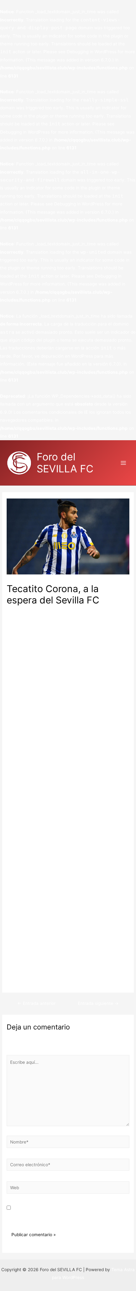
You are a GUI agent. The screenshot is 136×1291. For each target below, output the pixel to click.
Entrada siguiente (98, 1003)
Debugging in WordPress (91, 51)
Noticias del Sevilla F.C (74, 610)
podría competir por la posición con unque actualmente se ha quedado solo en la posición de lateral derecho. (65, 912)
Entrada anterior (36, 1003)
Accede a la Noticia (26, 981)
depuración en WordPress (67, 356)
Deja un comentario (26, 610)
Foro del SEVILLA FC (65, 463)
